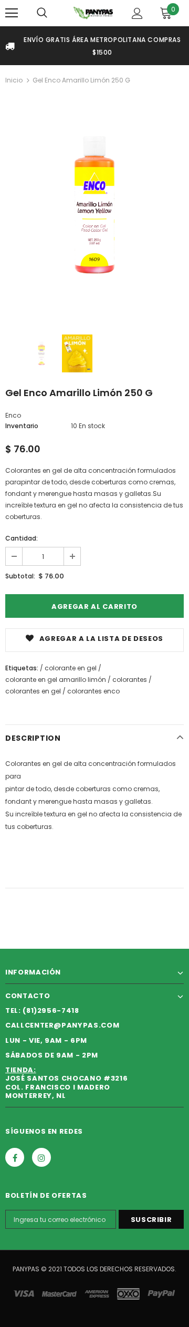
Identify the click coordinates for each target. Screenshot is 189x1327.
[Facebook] (14, 1157)
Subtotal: (20, 576)
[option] (94, 206)
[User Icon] (137, 13)
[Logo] (93, 13)
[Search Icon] (42, 13)
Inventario (21, 425)
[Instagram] (41, 1157)
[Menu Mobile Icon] (11, 13)
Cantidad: (21, 538)
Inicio (14, 80)
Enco (13, 415)
